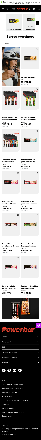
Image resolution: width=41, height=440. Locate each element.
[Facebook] (4, 370)
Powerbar (12, 434)
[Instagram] (9, 370)
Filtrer (6, 44)
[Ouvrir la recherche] (7, 8)
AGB (3, 381)
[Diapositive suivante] (37, 23)
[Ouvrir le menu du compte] (29, 8)
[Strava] (20, 370)
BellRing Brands (8, 408)
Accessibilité (7, 396)
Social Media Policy (9, 392)
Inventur (5, 425)
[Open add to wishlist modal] (37, 49)
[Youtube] (14, 370)
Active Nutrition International (13, 412)
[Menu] (3, 8)
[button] (39, 9)
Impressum (6, 404)
